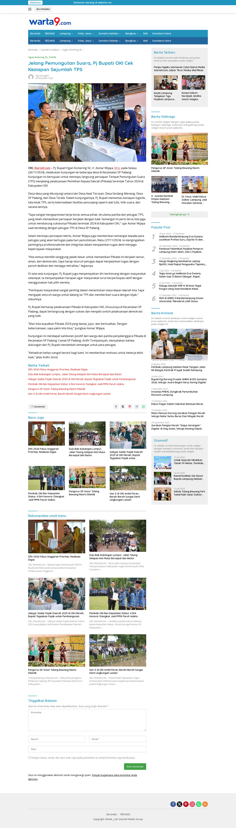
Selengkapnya (178, 214)
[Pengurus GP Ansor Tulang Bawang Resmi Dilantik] (87, 477)
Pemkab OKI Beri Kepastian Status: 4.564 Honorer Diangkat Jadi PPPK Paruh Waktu (76, 384)
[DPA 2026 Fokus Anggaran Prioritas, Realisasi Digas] (46, 433)
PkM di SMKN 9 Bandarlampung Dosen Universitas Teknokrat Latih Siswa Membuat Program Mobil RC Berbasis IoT (182, 300)
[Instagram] (192, 804)
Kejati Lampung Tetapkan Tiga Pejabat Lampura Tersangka (164, 96)
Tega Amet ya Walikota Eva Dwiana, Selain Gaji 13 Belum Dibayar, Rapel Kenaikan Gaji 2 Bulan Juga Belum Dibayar (180, 275)
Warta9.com (42, 168)
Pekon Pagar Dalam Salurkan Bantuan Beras (177, 404)
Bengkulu (130, 33)
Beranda (35, 33)
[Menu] (30, 9)
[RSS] (205, 804)
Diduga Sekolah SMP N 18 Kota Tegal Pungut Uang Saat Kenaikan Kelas (180, 287)
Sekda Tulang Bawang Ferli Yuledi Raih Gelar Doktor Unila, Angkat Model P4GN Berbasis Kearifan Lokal (189, 493)
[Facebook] (173, 804)
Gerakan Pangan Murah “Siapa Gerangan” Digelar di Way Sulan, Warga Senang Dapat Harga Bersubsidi (176, 427)
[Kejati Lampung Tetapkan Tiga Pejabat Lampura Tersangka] (165, 82)
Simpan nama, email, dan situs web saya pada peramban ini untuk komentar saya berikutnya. (83, 757)
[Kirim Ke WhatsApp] (143, 406)
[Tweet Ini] (122, 406)
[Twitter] (179, 804)
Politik (52, 57)
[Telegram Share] (136, 406)
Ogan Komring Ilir (38, 57)
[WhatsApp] (198, 804)
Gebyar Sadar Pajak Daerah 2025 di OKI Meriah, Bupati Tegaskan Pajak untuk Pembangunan (82, 379)
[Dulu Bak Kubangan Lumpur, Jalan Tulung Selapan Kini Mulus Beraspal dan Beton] (87, 433)
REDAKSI (50, 33)
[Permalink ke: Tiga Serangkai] (31, 76)
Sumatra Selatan (108, 33)
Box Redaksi (43, 9)
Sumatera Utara (161, 33)
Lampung (65, 33)
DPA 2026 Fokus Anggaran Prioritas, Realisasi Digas (58, 369)
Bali (145, 33)
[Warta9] (49, 21)
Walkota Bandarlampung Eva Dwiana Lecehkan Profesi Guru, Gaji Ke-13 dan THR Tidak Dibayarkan (181, 238)
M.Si (117, 168)
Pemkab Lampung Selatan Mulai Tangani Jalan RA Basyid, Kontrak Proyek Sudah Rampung (178, 368)
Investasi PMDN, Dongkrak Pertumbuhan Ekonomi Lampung (174, 393)
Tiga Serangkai (42, 75)
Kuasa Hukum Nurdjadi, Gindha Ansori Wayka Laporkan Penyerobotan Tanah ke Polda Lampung (191, 96)
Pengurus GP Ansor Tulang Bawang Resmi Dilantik (56, 389)
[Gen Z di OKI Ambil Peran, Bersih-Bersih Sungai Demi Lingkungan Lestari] (128, 478)
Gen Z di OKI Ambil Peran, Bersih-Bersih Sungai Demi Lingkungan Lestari (69, 393)
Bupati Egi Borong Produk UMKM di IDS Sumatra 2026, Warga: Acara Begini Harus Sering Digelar (179, 381)
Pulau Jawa (84, 33)
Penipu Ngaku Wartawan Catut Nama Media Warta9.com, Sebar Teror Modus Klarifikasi (179, 69)
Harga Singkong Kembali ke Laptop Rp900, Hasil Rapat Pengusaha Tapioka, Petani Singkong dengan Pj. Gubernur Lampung (182, 263)
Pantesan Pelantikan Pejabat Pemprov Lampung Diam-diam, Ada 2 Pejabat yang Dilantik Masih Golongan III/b (181, 250)
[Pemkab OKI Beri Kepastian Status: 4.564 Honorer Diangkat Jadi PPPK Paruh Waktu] (46, 478)
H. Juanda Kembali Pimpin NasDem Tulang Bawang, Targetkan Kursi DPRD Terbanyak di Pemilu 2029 (164, 199)
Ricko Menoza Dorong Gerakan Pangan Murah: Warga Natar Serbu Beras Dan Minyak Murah (178, 415)
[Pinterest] (186, 804)
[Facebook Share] (116, 406)
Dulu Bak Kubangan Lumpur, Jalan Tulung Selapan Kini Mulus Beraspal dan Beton (75, 374)
